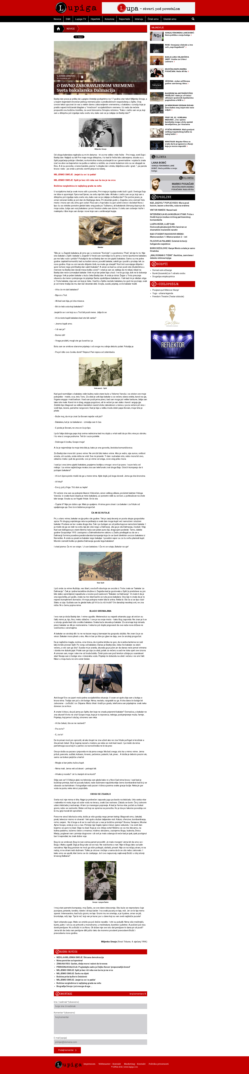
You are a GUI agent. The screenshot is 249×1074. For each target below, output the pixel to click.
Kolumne (109, 19)
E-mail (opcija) (60, 1038)
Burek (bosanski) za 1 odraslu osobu (168, 273)
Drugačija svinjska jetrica (163, 276)
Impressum (89, 1063)
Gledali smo (169, 19)
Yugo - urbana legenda (162, 293)
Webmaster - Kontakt (110, 1063)
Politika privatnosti (159, 1063)
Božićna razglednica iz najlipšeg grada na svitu (78, 186)
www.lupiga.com (131, 1067)
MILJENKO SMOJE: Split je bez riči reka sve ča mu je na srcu (85, 180)
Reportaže (124, 19)
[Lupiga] (76, 7)
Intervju (139, 19)
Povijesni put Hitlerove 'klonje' (165, 290)
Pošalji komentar (66, 1050)
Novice (57, 19)
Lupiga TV (80, 19)
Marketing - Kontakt (135, 1063)
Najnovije (157, 27)
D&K (68, 19)
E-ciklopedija (165, 284)
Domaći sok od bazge (162, 270)
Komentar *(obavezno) (64, 1013)
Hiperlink (95, 19)
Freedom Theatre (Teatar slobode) (168, 296)
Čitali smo (153, 19)
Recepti (159, 264)
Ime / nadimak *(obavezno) (66, 1002)
